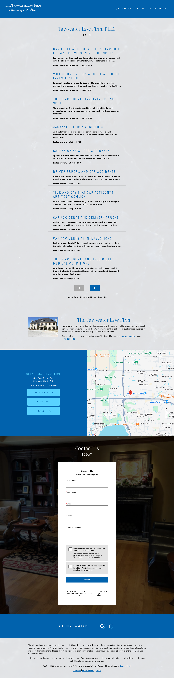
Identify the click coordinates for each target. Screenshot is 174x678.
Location (139, 9)
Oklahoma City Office (43, 374)
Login (98, 670)
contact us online (128, 336)
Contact (152, 9)
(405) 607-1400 (68, 339)
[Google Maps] (102, 626)
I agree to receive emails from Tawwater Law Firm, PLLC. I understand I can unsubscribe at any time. (89, 568)
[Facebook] (110, 626)
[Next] (95, 288)
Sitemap (77, 670)
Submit (87, 580)
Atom (100, 297)
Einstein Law (125, 666)
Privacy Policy (84, 557)
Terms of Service (89, 596)
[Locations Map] (130, 393)
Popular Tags (72, 297)
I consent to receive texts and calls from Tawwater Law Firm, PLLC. (89, 552)
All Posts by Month (88, 297)
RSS (105, 297)
